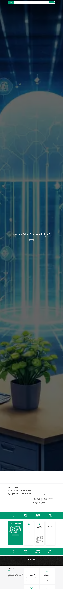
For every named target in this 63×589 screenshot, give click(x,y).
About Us (25, 2)
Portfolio (33, 2)
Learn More (15, 535)
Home (21, 2)
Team (37, 2)
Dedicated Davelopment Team (31, 574)
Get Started (52, 2)
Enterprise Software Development (48, 574)
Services (29, 2)
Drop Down (41, 2)
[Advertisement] (25, 477)
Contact (46, 2)
